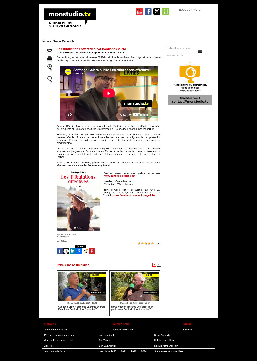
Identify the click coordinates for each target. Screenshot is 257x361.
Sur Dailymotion (107, 345)
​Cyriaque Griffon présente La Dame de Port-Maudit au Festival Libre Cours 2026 (81, 308)
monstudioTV (63, 237)
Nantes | (47, 41)
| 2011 (123, 351)
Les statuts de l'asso (55, 351)
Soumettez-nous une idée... (169, 351)
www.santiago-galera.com (119, 175)
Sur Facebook (107, 335)
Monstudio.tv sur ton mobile (59, 340)
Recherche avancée (174, 55)
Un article (186, 329)
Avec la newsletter (123, 329)
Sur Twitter (105, 340)
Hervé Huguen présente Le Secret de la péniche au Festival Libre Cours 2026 (132, 308)
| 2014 (143, 351)
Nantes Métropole (63, 41)
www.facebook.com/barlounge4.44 (134, 195)
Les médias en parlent (56, 329)
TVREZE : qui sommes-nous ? (60, 335)
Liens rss (49, 345)
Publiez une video (164, 340)
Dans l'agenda (162, 335)
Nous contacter (190, 9)
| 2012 (133, 351)
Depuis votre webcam (166, 345)
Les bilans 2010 (108, 351)
